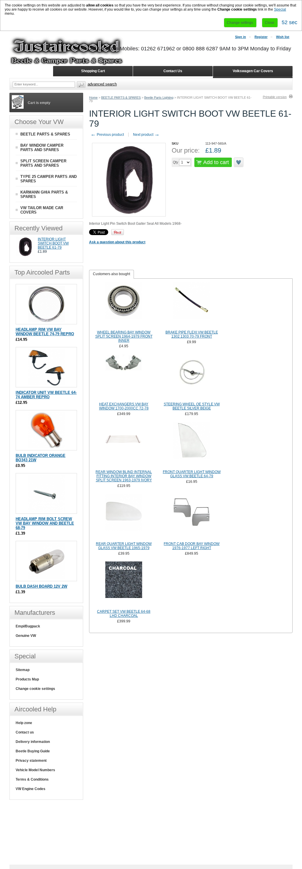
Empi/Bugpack (28, 626)
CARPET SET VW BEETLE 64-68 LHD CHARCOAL (123, 613)
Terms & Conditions (32, 779)
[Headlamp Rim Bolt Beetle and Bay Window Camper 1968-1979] (46, 510)
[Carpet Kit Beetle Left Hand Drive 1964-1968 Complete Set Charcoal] (124, 584)
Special (280, 9)
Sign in (240, 37)
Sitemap (22, 670)
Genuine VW (26, 636)
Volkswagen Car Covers (253, 71)
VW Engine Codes (30, 789)
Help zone (24, 723)
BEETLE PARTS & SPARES (121, 97)
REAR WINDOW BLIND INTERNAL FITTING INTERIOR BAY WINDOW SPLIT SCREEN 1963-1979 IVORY (124, 476)
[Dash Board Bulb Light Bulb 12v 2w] (46, 578)
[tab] (111, 274)
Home (93, 97)
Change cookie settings (35, 689)
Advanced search (102, 84)
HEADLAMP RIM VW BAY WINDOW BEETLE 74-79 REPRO (45, 331)
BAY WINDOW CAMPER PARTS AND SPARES (41, 147)
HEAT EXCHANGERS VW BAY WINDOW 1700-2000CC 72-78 (124, 406)
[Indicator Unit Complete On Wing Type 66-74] (46, 384)
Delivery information (33, 742)
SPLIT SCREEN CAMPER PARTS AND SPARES (43, 163)
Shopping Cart (93, 71)
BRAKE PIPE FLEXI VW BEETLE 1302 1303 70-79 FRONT (191, 334)
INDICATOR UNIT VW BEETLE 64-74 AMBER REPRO (46, 394)
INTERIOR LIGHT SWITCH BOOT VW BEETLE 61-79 (53, 243)
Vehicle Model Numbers (35, 770)
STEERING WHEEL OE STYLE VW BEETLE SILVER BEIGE (192, 406)
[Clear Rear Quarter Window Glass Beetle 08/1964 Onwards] (124, 517)
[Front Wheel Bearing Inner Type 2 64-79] (124, 305)
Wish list (282, 37)
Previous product (107, 135)
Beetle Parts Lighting (158, 97)
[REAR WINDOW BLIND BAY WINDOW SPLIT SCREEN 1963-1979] (124, 445)
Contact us (25, 732)
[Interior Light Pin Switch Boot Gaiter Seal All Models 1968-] (25, 255)
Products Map (27, 679)
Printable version (275, 97)
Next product (146, 135)
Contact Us (172, 71)
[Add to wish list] (239, 162)
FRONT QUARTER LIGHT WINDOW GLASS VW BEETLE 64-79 (192, 474)
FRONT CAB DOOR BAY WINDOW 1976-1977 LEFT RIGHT (191, 546)
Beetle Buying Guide (33, 751)
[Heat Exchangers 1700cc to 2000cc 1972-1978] (124, 377)
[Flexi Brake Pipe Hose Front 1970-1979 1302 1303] (191, 305)
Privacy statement (31, 761)
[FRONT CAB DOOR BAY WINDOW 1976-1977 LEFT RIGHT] (191, 517)
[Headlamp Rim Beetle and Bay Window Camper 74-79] (46, 321)
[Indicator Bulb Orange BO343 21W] (46, 447)
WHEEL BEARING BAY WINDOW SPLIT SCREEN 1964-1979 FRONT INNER (123, 336)
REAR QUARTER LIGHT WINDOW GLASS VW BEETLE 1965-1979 (124, 546)
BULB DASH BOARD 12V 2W (41, 586)
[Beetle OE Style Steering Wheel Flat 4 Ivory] (191, 377)
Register (261, 37)
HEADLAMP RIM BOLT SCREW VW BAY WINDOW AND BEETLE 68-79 (45, 523)
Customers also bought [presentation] (111, 274)
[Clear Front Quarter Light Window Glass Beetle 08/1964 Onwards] (191, 445)
